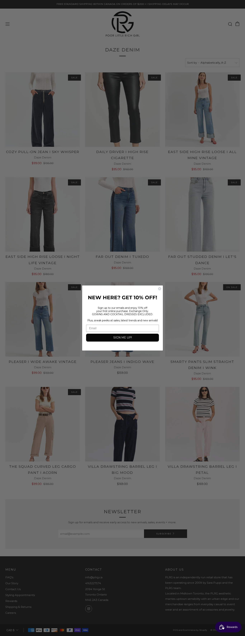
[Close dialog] (159, 288)
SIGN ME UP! (122, 337)
